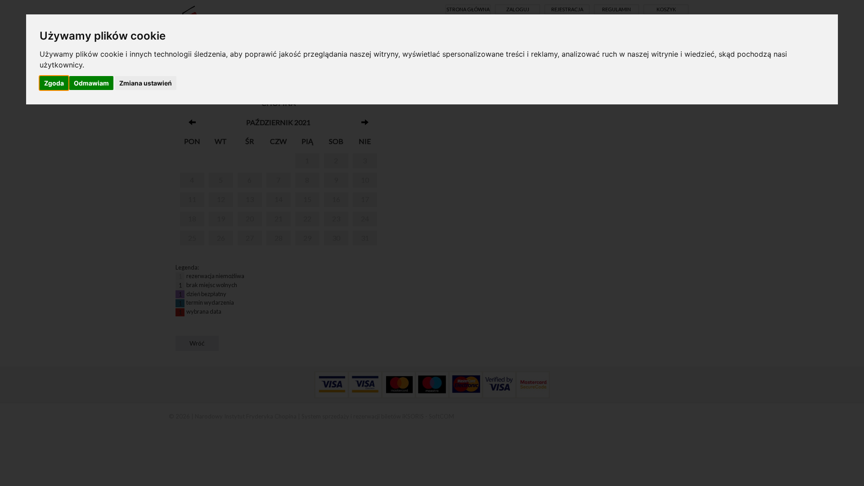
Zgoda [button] (54, 83)
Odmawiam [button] (91, 83)
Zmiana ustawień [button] (145, 83)
